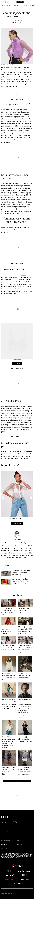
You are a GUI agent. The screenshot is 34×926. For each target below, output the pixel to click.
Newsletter (28, 2)
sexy (14, 202)
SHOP (20, 2)
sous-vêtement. (11, 293)
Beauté (9, 5)
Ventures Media (6, 840)
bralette (23, 275)
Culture (16, 5)
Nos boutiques (21, 832)
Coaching (17, 595)
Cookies (19, 844)
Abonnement (5, 828)
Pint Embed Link (17, 99)
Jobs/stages (21, 828)
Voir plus (17, 781)
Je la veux (17, 363)
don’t (3, 413)
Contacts (4, 836)
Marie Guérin (18, 20)
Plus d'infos (21, 857)
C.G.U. (18, 836)
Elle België (4, 832)
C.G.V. (18, 840)
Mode (3, 5)
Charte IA (4, 848)
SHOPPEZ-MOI (17, 523)
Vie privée (4, 844)
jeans (20, 211)
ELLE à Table (24, 5)
